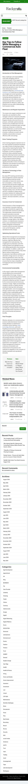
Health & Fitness (7, 670)
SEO (4, 735)
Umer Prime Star (8, 52)
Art (4, 576)
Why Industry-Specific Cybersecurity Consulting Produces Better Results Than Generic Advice (14, 445)
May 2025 (5, 521)
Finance (5, 38)
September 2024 (7, 547)
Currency (5, 605)
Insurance (5, 683)
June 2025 (5, 518)
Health (5, 667)
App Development (7, 570)
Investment (6, 686)
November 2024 (7, 541)
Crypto (5, 599)
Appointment (6, 573)
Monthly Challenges (8, 703)
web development (7, 767)
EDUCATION (6, 628)
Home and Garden (8, 677)
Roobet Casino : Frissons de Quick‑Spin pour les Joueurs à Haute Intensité (12, 1)
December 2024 (7, 538)
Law (4, 690)
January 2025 (6, 534)
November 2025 (7, 502)
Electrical (5, 631)
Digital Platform (7, 622)
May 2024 (5, 560)
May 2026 (5, 483)
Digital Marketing (7, 618)
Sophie (6, 387)
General (5, 657)
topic (4, 751)
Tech (4, 748)
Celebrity (5, 592)
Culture (5, 602)
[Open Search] (23, 15)
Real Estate (6, 719)
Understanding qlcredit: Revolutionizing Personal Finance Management (17, 393)
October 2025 (6, 505)
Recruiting (5, 722)
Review (5, 729)
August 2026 (6, 479)
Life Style (5, 696)
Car (4, 586)
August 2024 (6, 551)
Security (5, 732)
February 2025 (6, 531)
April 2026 (5, 486)
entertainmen (6, 635)
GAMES (5, 654)
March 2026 (6, 489)
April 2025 (5, 525)
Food (4, 651)
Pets (4, 716)
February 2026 (6, 492)
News (4, 706)
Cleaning (5, 596)
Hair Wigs (5, 664)
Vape (4, 764)
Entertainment (6, 638)
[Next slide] (26, 1)
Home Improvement (8, 680)
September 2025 (7, 508)
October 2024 (6, 544)
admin (12, 397)
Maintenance (6, 699)
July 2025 (5, 515)
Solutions (5, 742)
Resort (5, 725)
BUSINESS (6, 583)
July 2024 (5, 554)
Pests (4, 712)
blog (4, 579)
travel (4, 758)
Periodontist (6, 709)
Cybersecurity (6, 609)
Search (4, 425)
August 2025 (6, 512)
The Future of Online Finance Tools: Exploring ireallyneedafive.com (17, 414)
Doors (4, 625)
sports (5, 745)
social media (6, 738)
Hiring (4, 673)
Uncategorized (7, 761)
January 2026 (6, 495)
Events (5, 641)
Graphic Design (7, 660)
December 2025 (7, 499)
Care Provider (6, 589)
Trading (5, 754)
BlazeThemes (17, 778)
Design (5, 612)
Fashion (5, 644)
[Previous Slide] (23, 1)
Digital (5, 615)
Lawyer (5, 693)
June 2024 (5, 557)
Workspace (6, 771)
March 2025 (6, 528)
